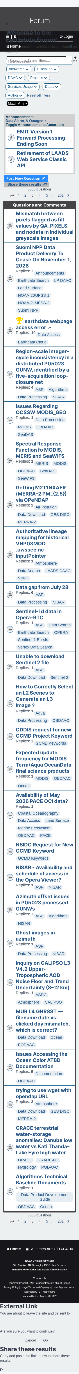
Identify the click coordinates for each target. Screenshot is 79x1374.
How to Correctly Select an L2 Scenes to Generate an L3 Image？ (44, 696)
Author (13, 95)
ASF (39, 389)
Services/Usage (21, 86)
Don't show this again (20, 62)
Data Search (29, 571)
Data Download (31, 514)
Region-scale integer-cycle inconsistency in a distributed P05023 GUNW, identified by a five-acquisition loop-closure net (45, 366)
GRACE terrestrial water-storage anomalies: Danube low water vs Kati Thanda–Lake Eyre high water (44, 1140)
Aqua (40, 713)
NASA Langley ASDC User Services (47, 1265)
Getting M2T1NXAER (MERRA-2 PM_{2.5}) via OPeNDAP (41, 494)
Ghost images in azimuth (35, 936)
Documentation (49, 1074)
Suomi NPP (28, 310)
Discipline (45, 69)
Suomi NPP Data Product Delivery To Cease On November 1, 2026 (43, 256)
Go (45, 1340)
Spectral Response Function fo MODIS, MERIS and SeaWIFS (40, 450)
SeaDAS (25, 434)
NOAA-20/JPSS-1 (33, 295)
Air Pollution (46, 507)
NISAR (58, 397)
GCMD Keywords (51, 743)
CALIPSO (53, 1002)
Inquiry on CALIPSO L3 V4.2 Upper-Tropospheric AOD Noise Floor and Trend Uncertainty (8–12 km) (43, 975)
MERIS (42, 463)
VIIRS (23, 578)
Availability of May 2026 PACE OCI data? (42, 798)
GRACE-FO (48, 1160)
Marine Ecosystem (34, 828)
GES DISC (59, 514)
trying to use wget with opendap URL (43, 1093)
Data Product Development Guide (44, 1197)
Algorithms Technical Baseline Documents (41, 1179)
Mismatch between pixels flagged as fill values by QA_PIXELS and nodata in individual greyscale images (45, 225)
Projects (37, 78)
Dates (50, 86)
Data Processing (32, 397)
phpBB (25, 1283)
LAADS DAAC (57, 571)
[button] (12, 195)
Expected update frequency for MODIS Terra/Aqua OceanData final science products (43, 761)
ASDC (41, 995)
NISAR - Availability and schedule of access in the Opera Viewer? (44, 873)
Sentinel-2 (59, 677)
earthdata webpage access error (44, 324)
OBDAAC (44, 427)
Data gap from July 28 (42, 587)
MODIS (24, 427)
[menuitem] (27, 1249)
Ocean (24, 786)
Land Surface (29, 288)
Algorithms (58, 389)
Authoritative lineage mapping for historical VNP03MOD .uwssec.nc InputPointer (42, 543)
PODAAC (26, 1045)
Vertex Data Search (35, 647)
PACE (45, 835)
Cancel (30, 1340)
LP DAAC (62, 280)
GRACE (25, 1160)
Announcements (50, 273)
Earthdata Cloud (32, 342)
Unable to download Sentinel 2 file (40, 659)
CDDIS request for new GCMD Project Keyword (44, 733)
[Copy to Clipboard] (2, 1370)
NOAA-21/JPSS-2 (33, 303)
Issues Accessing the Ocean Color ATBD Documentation (42, 1060)
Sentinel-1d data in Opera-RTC (39, 614)
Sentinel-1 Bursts (33, 640)
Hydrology (27, 1167)
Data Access (49, 334)
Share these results (24, 184)
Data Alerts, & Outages (24, 121)
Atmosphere (46, 563)
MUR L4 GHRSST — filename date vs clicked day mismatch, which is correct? (43, 1020)
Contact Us (39, 1278)
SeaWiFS (26, 478)
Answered (17, 69)
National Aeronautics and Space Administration (39, 1269)
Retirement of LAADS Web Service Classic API (43, 159)
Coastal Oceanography (38, 813)
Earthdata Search (33, 280)
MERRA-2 (27, 522)
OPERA (61, 632)
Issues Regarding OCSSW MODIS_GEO (41, 409)
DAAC (13, 78)
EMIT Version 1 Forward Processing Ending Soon (41, 138)
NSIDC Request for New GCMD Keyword (44, 848)
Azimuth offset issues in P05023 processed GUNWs (43, 902)
